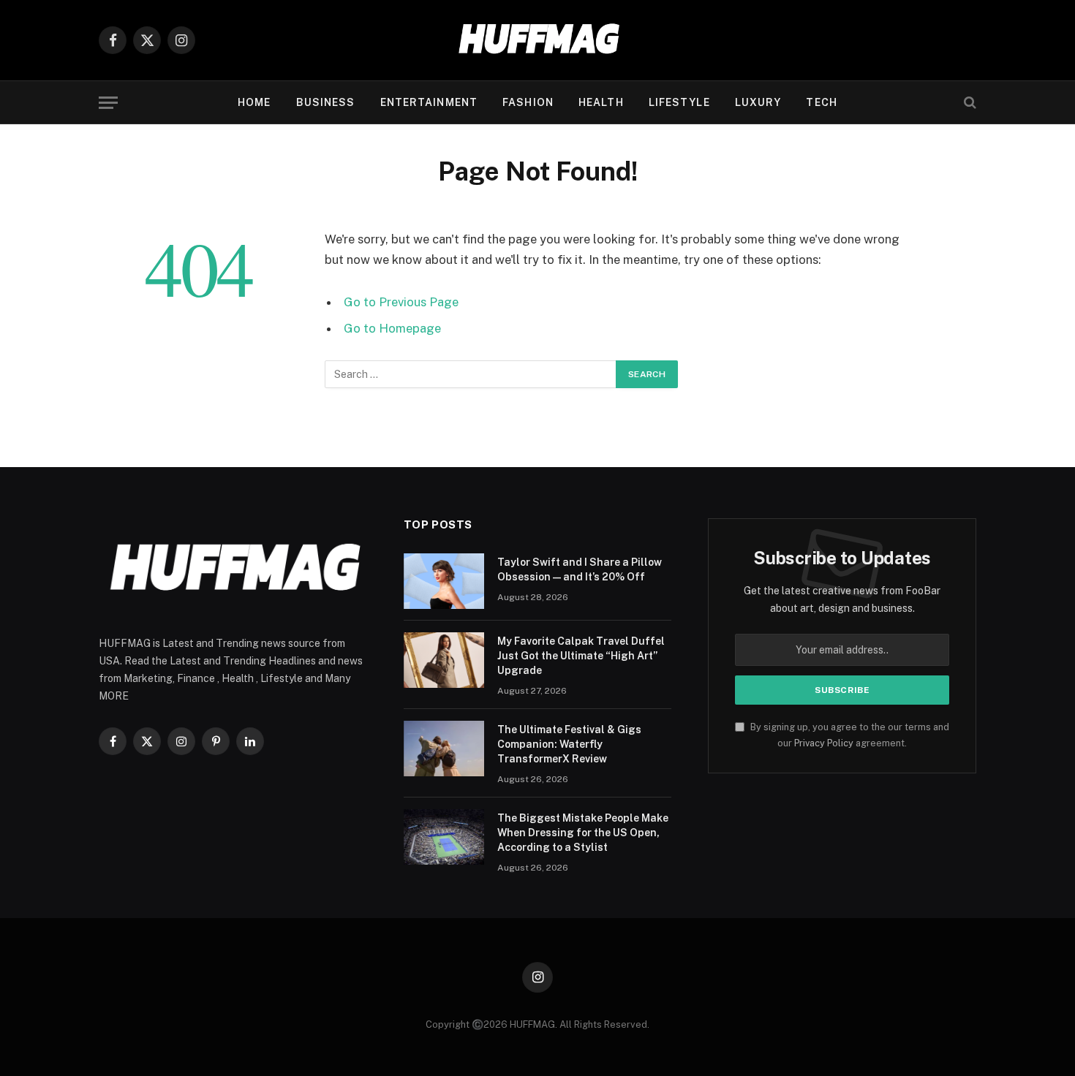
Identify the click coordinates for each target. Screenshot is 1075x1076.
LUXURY (758, 102)
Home (254, 102)
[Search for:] (471, 374)
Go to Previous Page (401, 302)
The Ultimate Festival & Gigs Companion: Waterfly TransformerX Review (569, 744)
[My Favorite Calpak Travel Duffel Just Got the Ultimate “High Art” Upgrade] (444, 660)
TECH (821, 102)
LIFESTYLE (679, 102)
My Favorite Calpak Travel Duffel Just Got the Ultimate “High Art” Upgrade (581, 655)
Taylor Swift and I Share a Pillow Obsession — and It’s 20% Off (579, 569)
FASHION (528, 102)
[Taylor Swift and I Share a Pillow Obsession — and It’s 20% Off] (444, 581)
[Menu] (108, 102)
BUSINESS (325, 102)
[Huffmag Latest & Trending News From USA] (537, 40)
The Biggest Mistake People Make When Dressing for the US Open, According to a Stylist (582, 832)
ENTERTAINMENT (429, 102)
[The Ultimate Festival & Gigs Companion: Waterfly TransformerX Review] (444, 748)
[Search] (968, 102)
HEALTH (601, 102)
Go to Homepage (392, 328)
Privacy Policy (823, 743)
